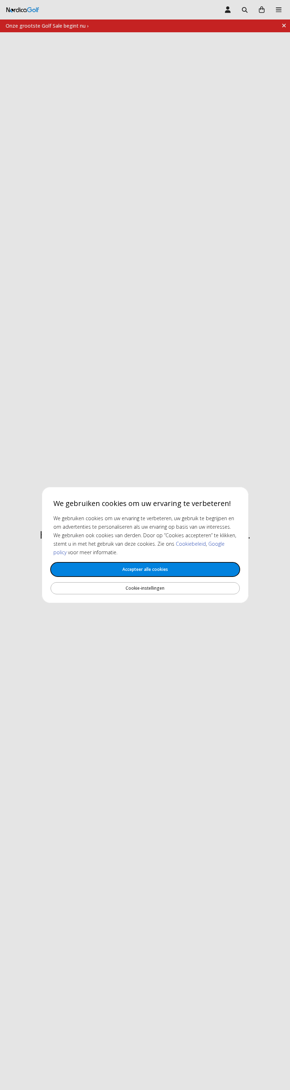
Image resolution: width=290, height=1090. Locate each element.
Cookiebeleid (191, 543)
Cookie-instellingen (145, 588)
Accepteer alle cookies (145, 569)
